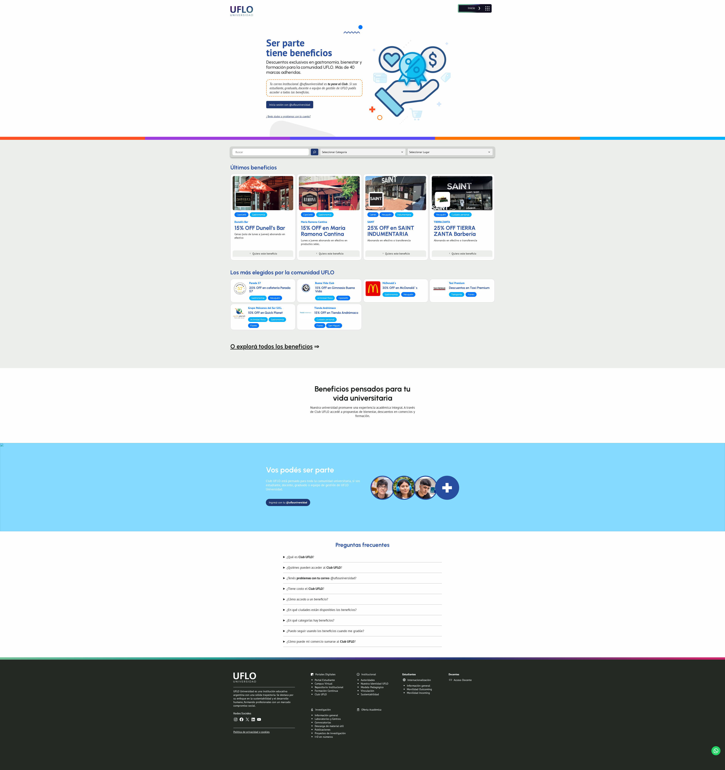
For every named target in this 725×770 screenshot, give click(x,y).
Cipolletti (241, 214)
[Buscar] (314, 152)
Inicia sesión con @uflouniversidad (289, 104)
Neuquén (386, 214)
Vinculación (367, 690)
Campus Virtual (323, 683)
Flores (471, 294)
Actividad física (324, 298)
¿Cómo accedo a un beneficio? (307, 599)
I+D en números (324, 736)
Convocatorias (323, 722)
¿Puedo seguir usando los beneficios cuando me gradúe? (325, 631)
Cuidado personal (460, 214)
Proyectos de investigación (330, 733)
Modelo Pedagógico (372, 687)
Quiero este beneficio (264, 253)
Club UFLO (321, 694)
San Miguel (334, 325)
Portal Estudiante (325, 680)
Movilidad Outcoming (419, 689)
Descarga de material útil (329, 726)
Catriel (373, 214)
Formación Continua (326, 690)
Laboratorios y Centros (328, 719)
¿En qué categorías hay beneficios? (310, 620)
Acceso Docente (463, 680)
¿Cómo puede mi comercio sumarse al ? (321, 641)
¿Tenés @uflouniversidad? (321, 578)
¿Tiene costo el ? (305, 589)
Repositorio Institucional (329, 687)
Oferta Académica (371, 709)
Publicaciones (322, 729)
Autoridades (368, 680)
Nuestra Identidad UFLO (374, 683)
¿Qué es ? (300, 557)
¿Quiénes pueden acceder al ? (314, 567)
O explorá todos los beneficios (271, 346)
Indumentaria (404, 214)
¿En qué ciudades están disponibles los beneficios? (321, 610)
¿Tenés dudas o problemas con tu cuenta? (288, 116)
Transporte (456, 294)
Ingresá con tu (288, 502)
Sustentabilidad (370, 694)
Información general (418, 685)
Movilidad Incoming (418, 693)
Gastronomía (258, 214)
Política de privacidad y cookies (251, 732)
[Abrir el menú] (475, 8)
